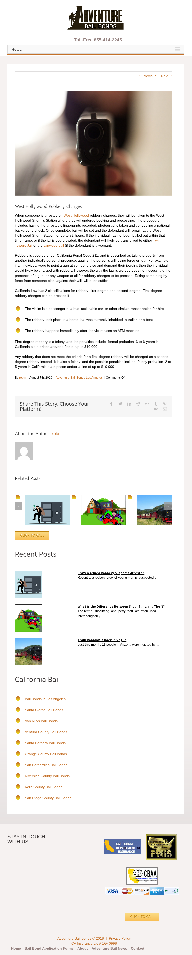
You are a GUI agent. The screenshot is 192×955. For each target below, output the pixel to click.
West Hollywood (76, 215)
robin (22, 377)
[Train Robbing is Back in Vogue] (160, 644)
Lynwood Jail (54, 245)
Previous (149, 76)
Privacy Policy (120, 938)
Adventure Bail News (109, 948)
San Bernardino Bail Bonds (46, 765)
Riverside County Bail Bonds (47, 776)
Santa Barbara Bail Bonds (45, 743)
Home (16, 948)
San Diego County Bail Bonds (48, 798)
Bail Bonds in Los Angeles (45, 699)
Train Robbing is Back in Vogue (102, 640)
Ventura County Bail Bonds (46, 732)
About (83, 948)
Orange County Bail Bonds (46, 754)
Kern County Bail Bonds (43, 787)
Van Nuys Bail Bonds (41, 721)
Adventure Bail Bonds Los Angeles (79, 377)
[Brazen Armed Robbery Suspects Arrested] (162, 577)
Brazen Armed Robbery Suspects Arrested (111, 573)
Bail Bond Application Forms (49, 948)
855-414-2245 (108, 39)
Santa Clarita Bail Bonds (44, 710)
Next (164, 76)
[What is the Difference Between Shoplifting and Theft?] (105, 616)
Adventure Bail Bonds (75, 938)
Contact (137, 948)
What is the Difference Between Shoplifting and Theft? (121, 606)
